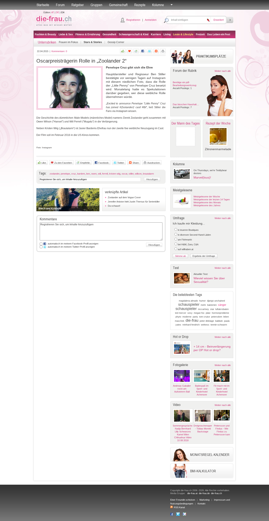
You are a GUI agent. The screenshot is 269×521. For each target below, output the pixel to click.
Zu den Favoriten (63, 162)
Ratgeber (77, 5)
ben (88, 173)
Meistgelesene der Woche (207, 196)
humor (202, 300)
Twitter (120, 162)
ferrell (105, 173)
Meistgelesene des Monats (207, 202)
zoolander (54, 173)
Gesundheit (109, 34)
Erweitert (219, 19)
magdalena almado (188, 300)
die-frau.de (204, 493)
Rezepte (139, 5)
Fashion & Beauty (45, 34)
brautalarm (148, 173)
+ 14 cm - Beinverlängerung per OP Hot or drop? (212, 348)
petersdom (216, 316)
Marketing (204, 500)
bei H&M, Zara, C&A (188, 244)
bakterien (212, 305)
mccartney (203, 309)
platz (208, 313)
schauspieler (188, 304)
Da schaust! (114, 206)
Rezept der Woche (218, 123)
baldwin (219, 321)
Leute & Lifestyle (183, 34)
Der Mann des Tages (185, 123)
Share (136, 162)
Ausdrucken (153, 162)
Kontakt (201, 503)
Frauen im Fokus (68, 42)
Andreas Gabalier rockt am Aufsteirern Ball (182, 389)
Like (44, 162)
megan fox (199, 313)
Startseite (43, 5)
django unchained (216, 300)
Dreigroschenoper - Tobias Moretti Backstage (203, 428)
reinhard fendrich (191, 324)
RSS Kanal (179, 507)
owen (94, 173)
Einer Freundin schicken (182, 500)
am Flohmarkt (185, 239)
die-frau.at (192, 493)
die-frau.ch (216, 493)
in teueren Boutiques (188, 230)
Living (167, 34)
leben (226, 316)
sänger (222, 304)
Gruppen (96, 5)
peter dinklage (207, 321)
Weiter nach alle (223, 71)
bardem (81, 173)
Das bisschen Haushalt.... (186, 104)
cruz (73, 173)
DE (57, 12)
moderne (186, 316)
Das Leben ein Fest (218, 34)
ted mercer (180, 313)
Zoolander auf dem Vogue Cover (124, 197)
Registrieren (133, 19)
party (195, 316)
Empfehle (85, 162)
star (212, 309)
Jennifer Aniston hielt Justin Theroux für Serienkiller (134, 201)
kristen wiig (114, 173)
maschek (179, 321)
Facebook (103, 162)
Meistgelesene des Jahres (207, 205)
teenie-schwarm (219, 324)
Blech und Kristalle (49, 208)
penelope (65, 173)
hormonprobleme (220, 313)
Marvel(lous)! (202, 177)
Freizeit (200, 34)
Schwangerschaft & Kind (133, 34)
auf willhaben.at (185, 249)
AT (52, 12)
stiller (131, 173)
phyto (178, 316)
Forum (60, 5)
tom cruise (204, 316)
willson (138, 173)
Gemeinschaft (118, 5)
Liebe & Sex (66, 34)
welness (205, 324)
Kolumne (158, 5)
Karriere (156, 34)
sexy (190, 313)
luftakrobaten (222, 309)
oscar (124, 173)
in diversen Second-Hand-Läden (194, 235)
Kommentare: (59, 51)
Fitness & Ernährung (87, 34)
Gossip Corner (116, 42)
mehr (203, 305)
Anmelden (151, 19)
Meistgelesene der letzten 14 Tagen (212, 199)
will (99, 173)
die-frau (192, 320)
